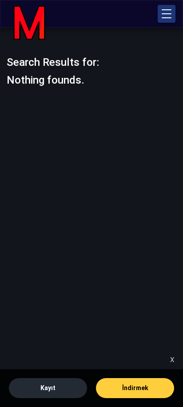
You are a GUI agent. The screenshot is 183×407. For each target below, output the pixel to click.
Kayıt (48, 387)
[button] (166, 14)
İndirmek (135, 387)
